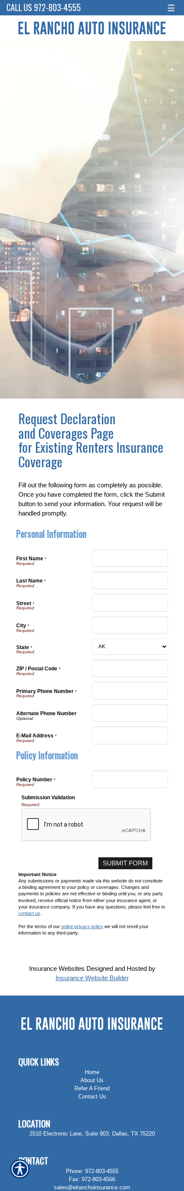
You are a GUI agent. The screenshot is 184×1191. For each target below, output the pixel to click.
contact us (29, 913)
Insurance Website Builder (92, 977)
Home (92, 1072)
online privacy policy (82, 926)
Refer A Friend (92, 1088)
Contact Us (92, 1096)
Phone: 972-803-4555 (92, 1171)
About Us (92, 1080)
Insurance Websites (57, 968)
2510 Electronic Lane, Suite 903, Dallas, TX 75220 (92, 1133)
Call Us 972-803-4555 (43, 7)
